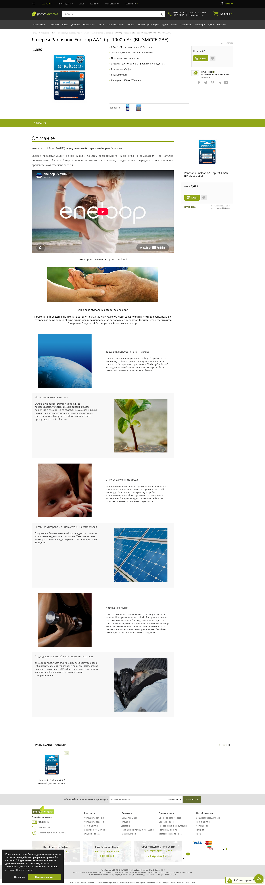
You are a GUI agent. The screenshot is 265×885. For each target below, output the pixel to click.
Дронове (75, 24)
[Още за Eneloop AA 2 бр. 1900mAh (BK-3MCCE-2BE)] (52, 765)
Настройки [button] (19, 876)
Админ (73, 882)
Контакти (130, 3)
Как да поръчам (129, 817)
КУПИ (194, 197)
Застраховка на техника (170, 833)
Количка (225, 14)
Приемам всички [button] (44, 876)
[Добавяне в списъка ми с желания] (212, 58)
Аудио (165, 24)
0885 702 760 (107, 855)
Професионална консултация (173, 825)
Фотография (112, 3)
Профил (229, 3)
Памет (174, 24)
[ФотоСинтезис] (45, 14)
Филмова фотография (148, 24)
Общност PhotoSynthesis (208, 817)
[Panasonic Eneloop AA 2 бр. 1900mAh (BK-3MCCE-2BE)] (207, 152)
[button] (199, 84)
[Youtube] (187, 855)
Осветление (88, 24)
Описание (40, 123)
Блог (81, 3)
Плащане (125, 821)
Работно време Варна (247, 880)
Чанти (101, 24)
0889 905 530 (44, 827)
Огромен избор (166, 821)
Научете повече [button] (24, 869)
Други (211, 24)
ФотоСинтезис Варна (94, 821)
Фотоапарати (39, 24)
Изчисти (223, 744)
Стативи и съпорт (115, 24)
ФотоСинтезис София (94, 817)
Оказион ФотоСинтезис (95, 829)
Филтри (130, 24)
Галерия (94, 3)
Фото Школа (202, 825)
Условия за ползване (85, 882)
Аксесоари (200, 24)
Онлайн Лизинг (128, 833)
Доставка (125, 825)
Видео (65, 24)
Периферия (186, 24)
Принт (65, 3)
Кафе (198, 833)
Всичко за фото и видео (170, 817)
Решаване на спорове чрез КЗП (160, 882)
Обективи (54, 24)
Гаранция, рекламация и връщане (137, 829)
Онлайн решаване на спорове (132, 882)
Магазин (47, 3)
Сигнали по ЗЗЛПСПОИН (184, 882)
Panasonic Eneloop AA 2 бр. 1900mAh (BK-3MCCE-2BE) (206, 174)
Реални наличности (168, 829)
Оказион (221, 24)
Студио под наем (92, 833)
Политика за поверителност (107, 882)
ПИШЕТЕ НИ (44, 822)
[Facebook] (226, 849)
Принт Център (91, 825)
